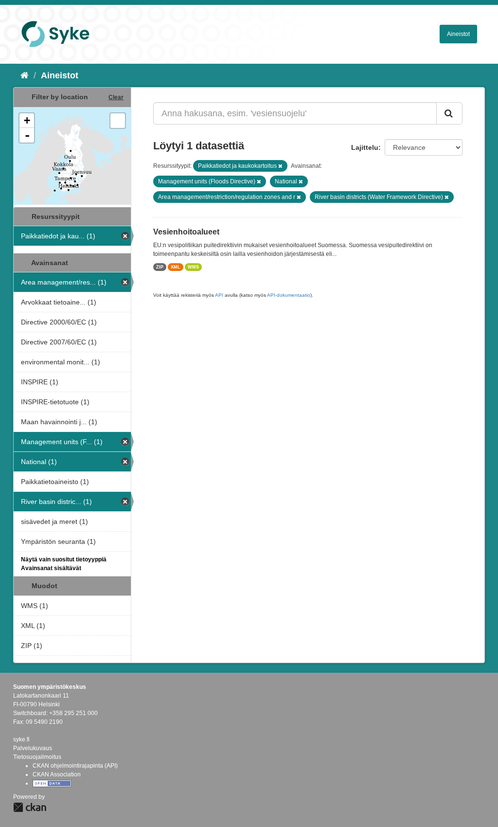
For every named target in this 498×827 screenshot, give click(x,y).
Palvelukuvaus (32, 748)
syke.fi (21, 739)
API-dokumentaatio (288, 295)
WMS (193, 267)
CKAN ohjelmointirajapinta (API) (75, 765)
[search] (449, 113)
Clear (116, 97)
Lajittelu (364, 147)
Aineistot (458, 34)
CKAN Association (57, 774)
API (219, 295)
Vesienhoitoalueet (186, 232)
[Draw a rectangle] (117, 120)
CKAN (29, 807)
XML (175, 267)
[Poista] (280, 166)
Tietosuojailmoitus (37, 757)
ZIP (159, 267)
